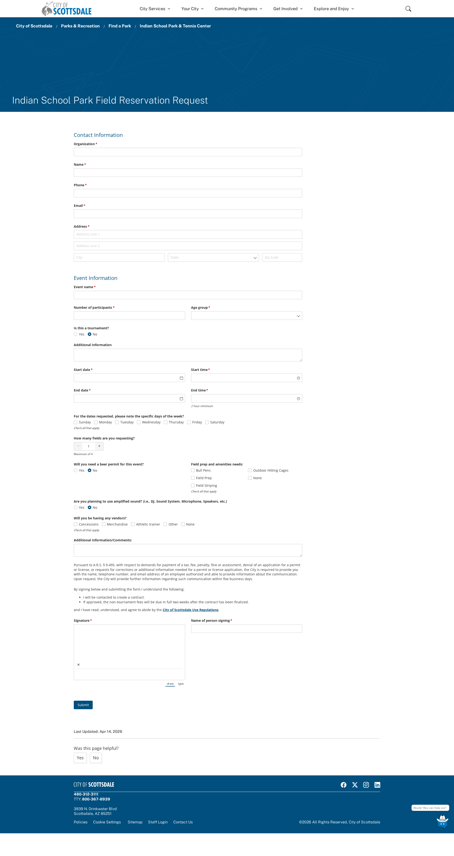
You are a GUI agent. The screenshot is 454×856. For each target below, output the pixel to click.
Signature (90, 620)
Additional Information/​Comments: (103, 540)
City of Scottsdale (34, 25)
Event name (91, 287)
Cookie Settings (107, 822)
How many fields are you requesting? (104, 438)
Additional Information (93, 345)
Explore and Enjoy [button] (331, 8)
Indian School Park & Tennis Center (175, 25)
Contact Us (183, 822)
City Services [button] (152, 8)
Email (86, 205)
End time (206, 390)
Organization (92, 144)
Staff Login (158, 822)
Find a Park (120, 25)
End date (89, 390)
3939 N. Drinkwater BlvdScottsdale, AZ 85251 (95, 811)
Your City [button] (190, 8)
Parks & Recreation (80, 25)
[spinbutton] (89, 446)
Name (87, 164)
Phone (87, 185)
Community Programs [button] (236, 8)
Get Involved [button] (285, 8)
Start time (207, 369)
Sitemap (135, 822)
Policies (80, 822)
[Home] (66, 8)
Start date (90, 369)
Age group (207, 307)
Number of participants (101, 307)
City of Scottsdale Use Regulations (190, 610)
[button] (78, 446)
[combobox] (213, 257)
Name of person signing (218, 620)
